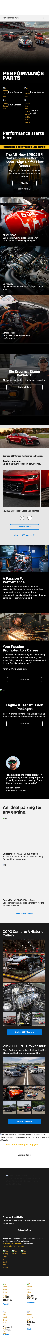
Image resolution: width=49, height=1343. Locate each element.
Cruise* (34, 714)
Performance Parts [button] (11, 18)
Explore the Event (24, 1122)
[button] (34, 714)
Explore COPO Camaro (24, 1032)
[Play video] (24, 558)
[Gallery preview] (24, 961)
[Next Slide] (29, 518)
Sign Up (24, 183)
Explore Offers (24, 387)
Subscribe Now (24, 1230)
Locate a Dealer (24, 527)
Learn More (24, 680)
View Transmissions (24, 914)
